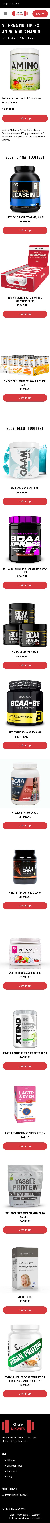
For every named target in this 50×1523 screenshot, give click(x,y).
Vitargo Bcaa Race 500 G (25, 812)
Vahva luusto (25, 1297)
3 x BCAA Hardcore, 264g (25, 652)
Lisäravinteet (12, 38)
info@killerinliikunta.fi (11, 4)
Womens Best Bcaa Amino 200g (25, 972)
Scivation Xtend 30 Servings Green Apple (25, 1053)
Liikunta (11, 1460)
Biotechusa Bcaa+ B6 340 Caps (25, 732)
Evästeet (36, 1514)
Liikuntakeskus (14, 1465)
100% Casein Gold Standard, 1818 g (25, 217)
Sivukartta (36, 1518)
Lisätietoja (25, 118)
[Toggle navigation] (5, 13)
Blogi (9, 1476)
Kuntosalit (12, 1471)
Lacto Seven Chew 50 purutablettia (25, 1133)
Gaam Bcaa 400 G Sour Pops (25, 488)
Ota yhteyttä (23, 1514)
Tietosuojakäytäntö (19, 1518)
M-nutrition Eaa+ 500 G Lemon (25, 892)
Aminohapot (28, 38)
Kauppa (40, 13)
